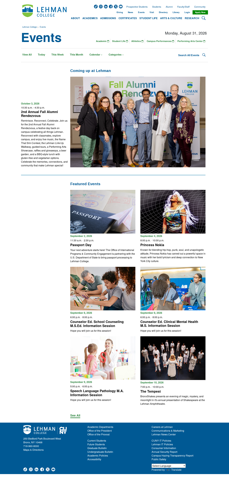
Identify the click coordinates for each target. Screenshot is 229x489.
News (130, 12)
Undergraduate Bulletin (100, 452)
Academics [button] (90, 18)
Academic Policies (97, 455)
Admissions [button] (108, 18)
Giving (120, 12)
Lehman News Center (164, 434)
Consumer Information (164, 448)
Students (157, 6)
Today (41, 54)
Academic (101, 41)
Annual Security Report (164, 452)
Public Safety (159, 459)
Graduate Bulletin (97, 448)
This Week (57, 54)
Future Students (96, 444)
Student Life (119, 41)
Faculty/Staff (183, 6)
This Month (76, 54)
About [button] (75, 18)
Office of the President (99, 430)
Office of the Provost (98, 434)
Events (141, 12)
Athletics (136, 41)
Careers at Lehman (162, 427)
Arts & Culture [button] (171, 18)
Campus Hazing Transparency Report (172, 455)
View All (27, 54)
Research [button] (192, 18)
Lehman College (29, 26)
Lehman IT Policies (162, 444)
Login (187, 12)
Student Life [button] (148, 18)
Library (176, 12)
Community (201, 6)
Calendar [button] (94, 54)
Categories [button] (115, 54)
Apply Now (200, 12)
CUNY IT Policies (161, 440)
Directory (163, 12)
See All (75, 415)
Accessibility (94, 459)
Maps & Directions (33, 450)
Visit (152, 12)
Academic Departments (100, 427)
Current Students (96, 440)
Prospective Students (136, 6)
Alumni (169, 6)
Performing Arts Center (190, 41)
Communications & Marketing (168, 430)
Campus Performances (159, 41)
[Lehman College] (44, 12)
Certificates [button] (128, 18)
